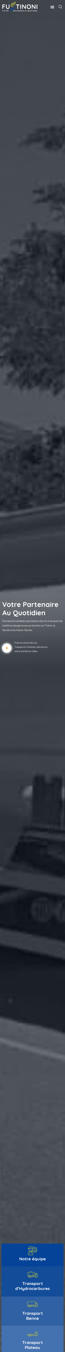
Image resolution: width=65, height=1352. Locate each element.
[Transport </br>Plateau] (32, 1333)
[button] (52, 7)
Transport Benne (32, 1316)
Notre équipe (32, 1258)
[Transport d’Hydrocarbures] (32, 1274)
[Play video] (6, 648)
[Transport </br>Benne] (32, 1304)
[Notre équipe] (32, 1250)
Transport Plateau (32, 1345)
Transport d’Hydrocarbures (32, 1286)
